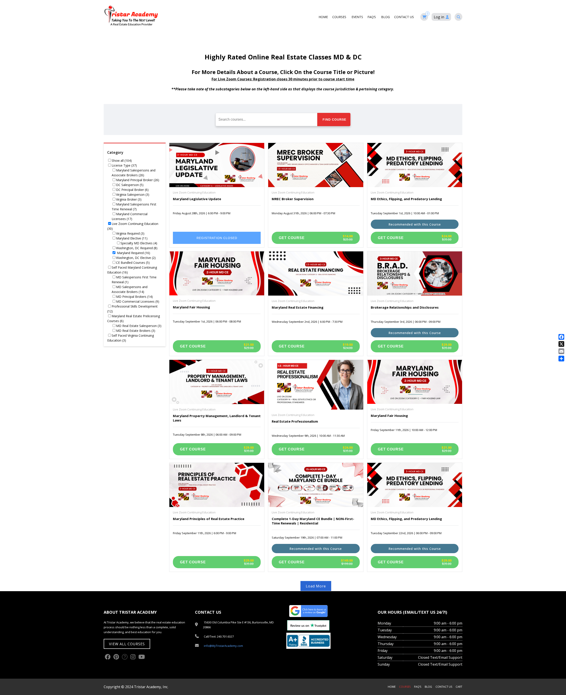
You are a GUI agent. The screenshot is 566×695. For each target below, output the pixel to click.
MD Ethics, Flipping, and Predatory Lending (406, 199)
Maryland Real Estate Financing (297, 307)
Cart (459, 687)
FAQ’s (372, 17)
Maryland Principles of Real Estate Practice (208, 519)
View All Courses (127, 644)
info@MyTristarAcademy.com (223, 646)
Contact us (404, 17)
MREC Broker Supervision (293, 199)
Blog (385, 17)
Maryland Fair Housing (191, 307)
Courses (339, 17)
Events (357, 17)
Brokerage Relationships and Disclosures (405, 307)
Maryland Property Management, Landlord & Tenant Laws (217, 418)
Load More (316, 586)
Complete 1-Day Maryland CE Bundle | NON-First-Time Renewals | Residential (313, 521)
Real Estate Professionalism (295, 421)
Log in (439, 17)
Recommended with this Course (414, 224)
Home (323, 17)
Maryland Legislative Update (197, 199)
